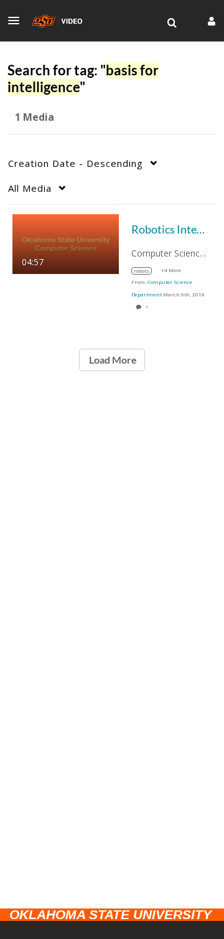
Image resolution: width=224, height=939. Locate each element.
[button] (17, 20)
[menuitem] (172, 23)
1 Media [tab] (34, 117)
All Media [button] (30, 188)
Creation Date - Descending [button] (75, 163)
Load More (112, 360)
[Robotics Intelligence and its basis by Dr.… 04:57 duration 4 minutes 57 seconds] (65, 242)
